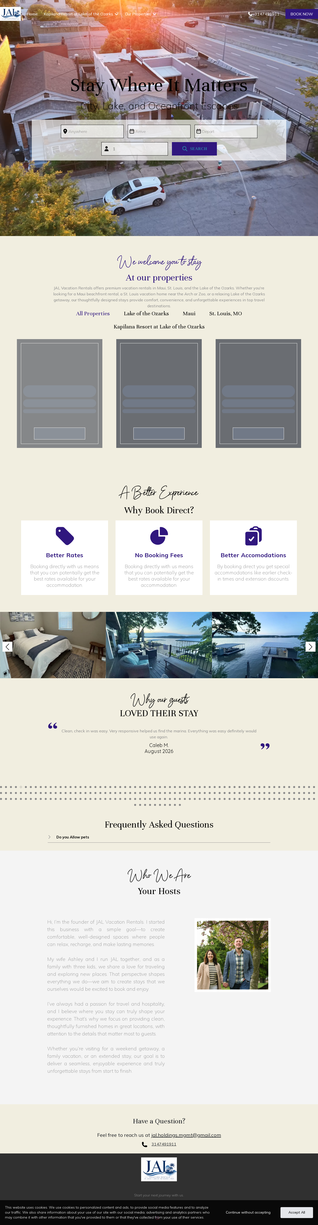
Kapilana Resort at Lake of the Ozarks (78, 13)
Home (32, 13)
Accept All (296, 1212)
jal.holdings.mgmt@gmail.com (186, 1135)
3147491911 (164, 1144)
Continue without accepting (248, 1212)
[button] (7, 647)
